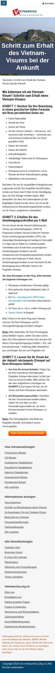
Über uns (10, 592)
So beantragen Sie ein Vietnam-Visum (25, 512)
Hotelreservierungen (16, 572)
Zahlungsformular (14, 527)
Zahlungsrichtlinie (14, 616)
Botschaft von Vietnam (17, 517)
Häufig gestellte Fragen (17, 602)
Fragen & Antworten (15, 607)
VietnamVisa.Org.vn (35, 663)
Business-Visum (13, 552)
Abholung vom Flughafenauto (21, 567)
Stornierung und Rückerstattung (22, 612)
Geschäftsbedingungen (17, 621)
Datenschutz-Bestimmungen (20, 626)
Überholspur (11, 562)
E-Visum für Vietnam (16, 557)
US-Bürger (10, 457)
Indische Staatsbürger (16, 472)
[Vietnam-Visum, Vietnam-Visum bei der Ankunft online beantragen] (27, 12)
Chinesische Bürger (15, 453)
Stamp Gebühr (15, 312)
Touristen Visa (12, 547)
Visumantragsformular (16, 522)
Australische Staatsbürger (19, 462)
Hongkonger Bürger (15, 482)
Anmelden (49, 3)
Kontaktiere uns (13, 597)
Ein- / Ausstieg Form (22, 297)
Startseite (7, 80)
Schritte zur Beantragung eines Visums (26, 507)
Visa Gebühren (13, 502)
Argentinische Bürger (16, 477)
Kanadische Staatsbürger (18, 467)
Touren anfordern (14, 577)
